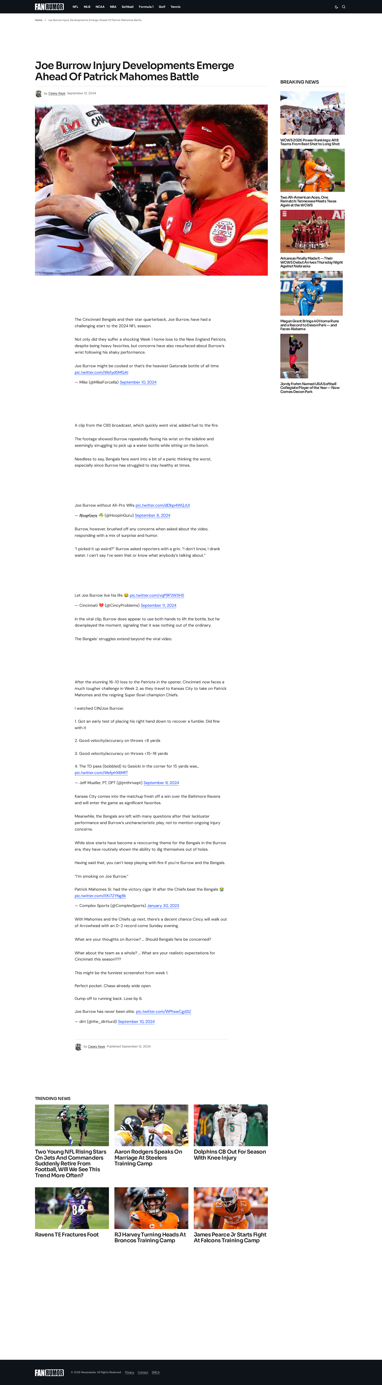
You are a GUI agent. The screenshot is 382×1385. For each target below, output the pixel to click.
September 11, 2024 (158, 605)
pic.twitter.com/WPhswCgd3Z (163, 1011)
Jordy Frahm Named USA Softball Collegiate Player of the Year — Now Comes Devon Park (310, 388)
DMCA (156, 1372)
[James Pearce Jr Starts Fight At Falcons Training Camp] (231, 1208)
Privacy (129, 1372)
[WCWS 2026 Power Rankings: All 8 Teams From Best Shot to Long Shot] (313, 113)
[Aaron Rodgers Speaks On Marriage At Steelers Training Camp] (151, 1125)
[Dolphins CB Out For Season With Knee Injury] (231, 1125)
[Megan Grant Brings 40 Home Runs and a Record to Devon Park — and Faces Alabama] (312, 293)
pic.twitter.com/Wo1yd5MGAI (101, 372)
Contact (143, 1372)
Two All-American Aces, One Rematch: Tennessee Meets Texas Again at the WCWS (308, 201)
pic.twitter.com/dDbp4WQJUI (163, 505)
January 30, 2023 (163, 905)
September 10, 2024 (138, 382)
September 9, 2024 (161, 782)
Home (38, 20)
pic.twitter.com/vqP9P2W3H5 (157, 595)
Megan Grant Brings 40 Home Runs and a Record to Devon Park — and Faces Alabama (309, 325)
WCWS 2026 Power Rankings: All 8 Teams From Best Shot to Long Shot (310, 142)
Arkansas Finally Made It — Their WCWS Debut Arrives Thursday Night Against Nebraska (311, 263)
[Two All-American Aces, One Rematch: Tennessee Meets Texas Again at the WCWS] (313, 170)
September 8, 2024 (152, 515)
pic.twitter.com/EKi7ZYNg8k (100, 895)
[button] (336, 6)
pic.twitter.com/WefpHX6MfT (101, 772)
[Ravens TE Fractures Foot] (72, 1208)
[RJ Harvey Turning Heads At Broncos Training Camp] (151, 1208)
